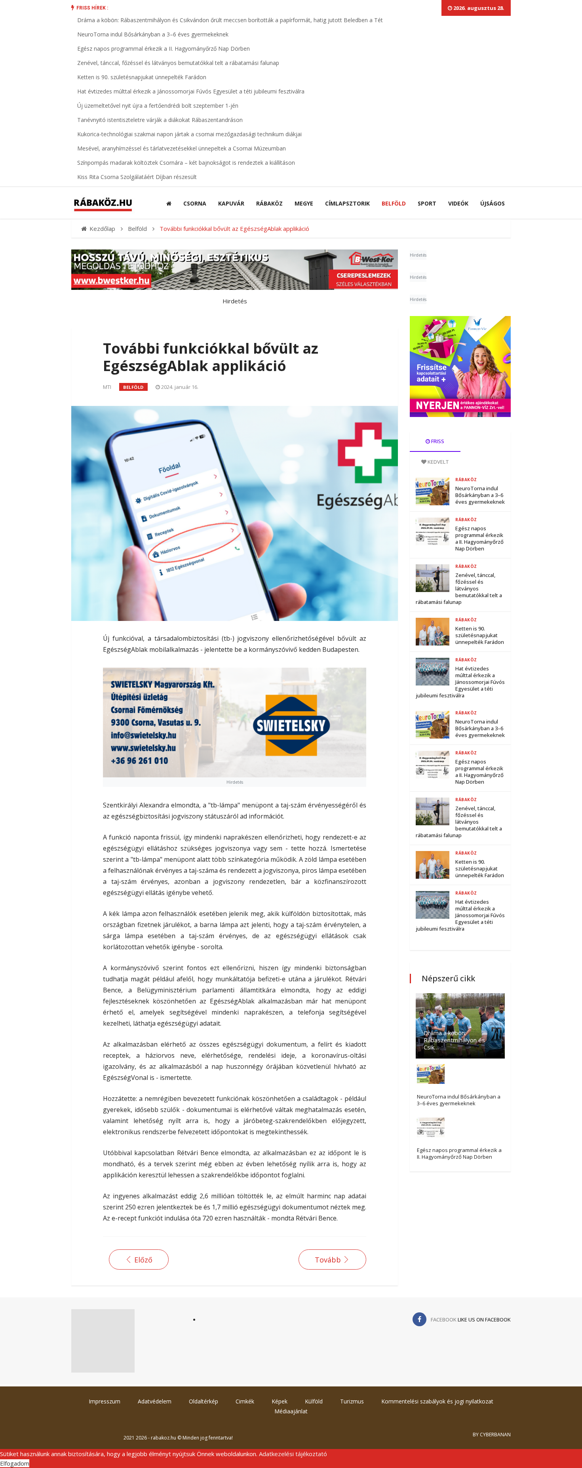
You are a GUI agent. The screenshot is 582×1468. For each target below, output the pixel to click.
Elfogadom (14, 1463)
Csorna (194, 203)
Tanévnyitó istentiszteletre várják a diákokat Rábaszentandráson (160, 120)
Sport (427, 203)
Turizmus (352, 1401)
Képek (279, 1401)
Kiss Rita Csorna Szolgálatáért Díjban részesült (137, 177)
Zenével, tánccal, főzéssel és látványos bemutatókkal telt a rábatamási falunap (178, 63)
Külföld (314, 1401)
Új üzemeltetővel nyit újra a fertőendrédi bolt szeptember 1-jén (157, 105)
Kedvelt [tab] (437, 461)
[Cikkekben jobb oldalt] (460, 366)
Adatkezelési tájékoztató (293, 1454)
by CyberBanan (492, 1434)
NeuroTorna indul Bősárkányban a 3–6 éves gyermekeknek (152, 34)
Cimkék (245, 1401)
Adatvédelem (154, 1401)
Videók (458, 203)
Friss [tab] (437, 441)
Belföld (394, 203)
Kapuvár (231, 203)
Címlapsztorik (347, 203)
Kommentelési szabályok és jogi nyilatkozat (437, 1401)
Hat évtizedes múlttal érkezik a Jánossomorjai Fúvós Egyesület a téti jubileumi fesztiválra (190, 91)
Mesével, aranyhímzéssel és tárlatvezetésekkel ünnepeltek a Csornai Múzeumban (181, 148)
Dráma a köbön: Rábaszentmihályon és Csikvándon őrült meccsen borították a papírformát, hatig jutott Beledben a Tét (230, 20)
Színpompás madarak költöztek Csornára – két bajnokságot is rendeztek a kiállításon (186, 162)
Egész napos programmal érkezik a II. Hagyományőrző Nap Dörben (163, 48)
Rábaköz (269, 203)
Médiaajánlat (291, 1411)
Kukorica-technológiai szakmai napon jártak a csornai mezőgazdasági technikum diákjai (189, 134)
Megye (304, 203)
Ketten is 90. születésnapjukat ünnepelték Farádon (141, 77)
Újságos (492, 203)
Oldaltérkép (203, 1401)
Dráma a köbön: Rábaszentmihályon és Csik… (454, 1040)
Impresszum (104, 1401)
